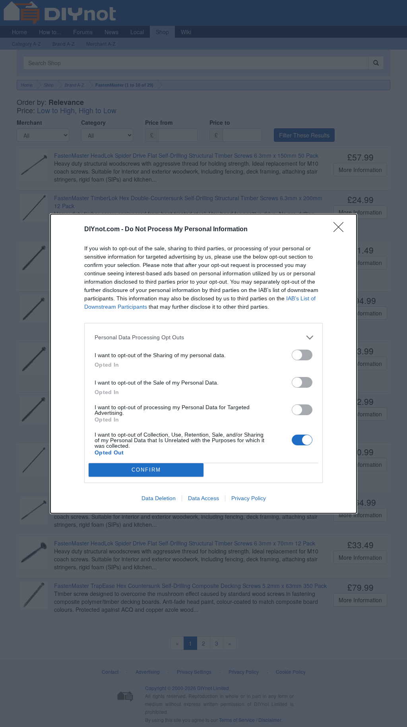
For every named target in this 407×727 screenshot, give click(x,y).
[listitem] (203, 337)
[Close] (341, 229)
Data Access (203, 498)
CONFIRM (146, 470)
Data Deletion (158, 498)
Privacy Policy (248, 498)
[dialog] (203, 363)
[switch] (302, 355)
